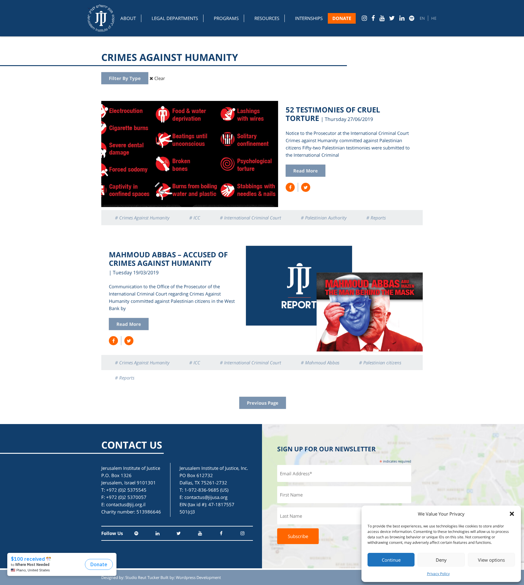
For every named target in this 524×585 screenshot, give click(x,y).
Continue (391, 560)
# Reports (376, 218)
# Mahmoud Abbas (320, 362)
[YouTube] (382, 18)
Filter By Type (125, 78)
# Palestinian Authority (324, 218)
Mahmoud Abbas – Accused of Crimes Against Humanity (168, 258)
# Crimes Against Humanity (142, 218)
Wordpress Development (198, 577)
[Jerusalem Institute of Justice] (101, 18)
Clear (159, 78)
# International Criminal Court (250, 218)
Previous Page (262, 403)
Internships (309, 18)
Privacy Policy (438, 573)
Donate (341, 18)
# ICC (194, 218)
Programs (226, 18)
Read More (305, 171)
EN (422, 18)
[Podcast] (411, 18)
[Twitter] (392, 18)
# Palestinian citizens (380, 362)
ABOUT (128, 18)
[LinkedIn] (402, 18)
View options (491, 560)
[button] (512, 514)
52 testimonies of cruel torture (333, 114)
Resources (266, 18)
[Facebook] (373, 18)
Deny (441, 560)
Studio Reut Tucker (142, 577)
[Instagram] (364, 18)
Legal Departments (175, 18)
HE (433, 18)
